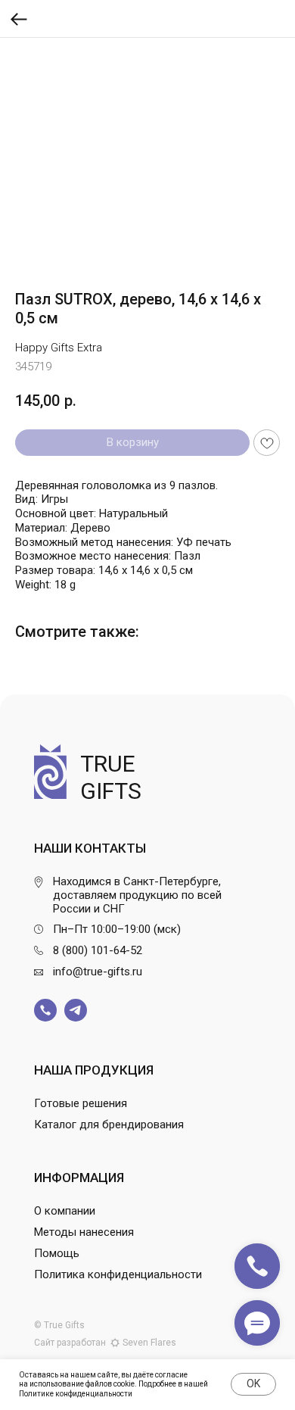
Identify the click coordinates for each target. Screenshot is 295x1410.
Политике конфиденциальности (75, 1394)
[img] (45, 1010)
